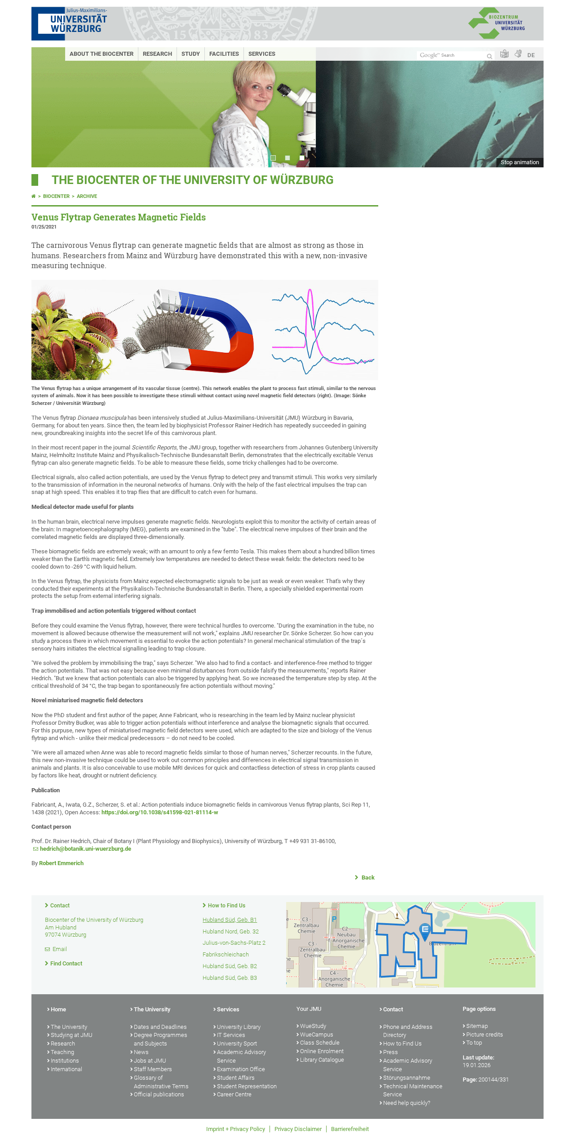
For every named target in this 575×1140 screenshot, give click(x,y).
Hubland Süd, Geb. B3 (230, 977)
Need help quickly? (406, 1103)
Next (528, 107)
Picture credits (484, 1034)
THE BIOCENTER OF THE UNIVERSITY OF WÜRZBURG (193, 180)
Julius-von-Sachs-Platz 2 (234, 942)
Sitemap (477, 1026)
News (141, 1052)
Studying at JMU (72, 1035)
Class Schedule (320, 1042)
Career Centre (234, 1094)
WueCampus (316, 1034)
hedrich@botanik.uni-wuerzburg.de (85, 848)
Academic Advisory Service (241, 1056)
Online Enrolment (322, 1051)
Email (60, 949)
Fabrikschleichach (226, 954)
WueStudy (313, 1026)
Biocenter (56, 196)
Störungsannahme (406, 1077)
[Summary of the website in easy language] (504, 54)
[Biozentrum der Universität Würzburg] (496, 38)
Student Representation (247, 1086)
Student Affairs (236, 1077)
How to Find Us (226, 905)
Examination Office (241, 1069)
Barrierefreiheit (350, 1129)
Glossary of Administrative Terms (161, 1082)
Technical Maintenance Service (412, 1090)
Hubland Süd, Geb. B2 (230, 966)
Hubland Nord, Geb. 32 (231, 931)
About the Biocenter (101, 53)
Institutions (65, 1060)
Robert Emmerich (61, 863)
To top (474, 1042)
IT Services (231, 1035)
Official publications (159, 1094)
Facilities (224, 53)
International (66, 1069)
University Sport (237, 1043)
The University (69, 1026)
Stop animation (520, 162)
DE (531, 55)
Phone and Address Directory (408, 1031)
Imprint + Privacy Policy (235, 1129)
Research (157, 53)
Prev (47, 107)
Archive (87, 196)
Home (58, 1009)
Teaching (62, 1052)
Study (190, 53)
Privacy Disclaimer (298, 1129)
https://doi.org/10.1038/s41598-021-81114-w (160, 812)
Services (261, 53)
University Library (239, 1026)
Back (367, 877)
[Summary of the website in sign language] (518, 54)
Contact (60, 905)
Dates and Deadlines (160, 1026)
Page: (470, 1079)
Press (390, 1052)
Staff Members (153, 1069)
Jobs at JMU (150, 1060)
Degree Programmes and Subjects (160, 1039)
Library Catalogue (322, 1059)
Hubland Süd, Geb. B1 (230, 919)
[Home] (33, 196)
